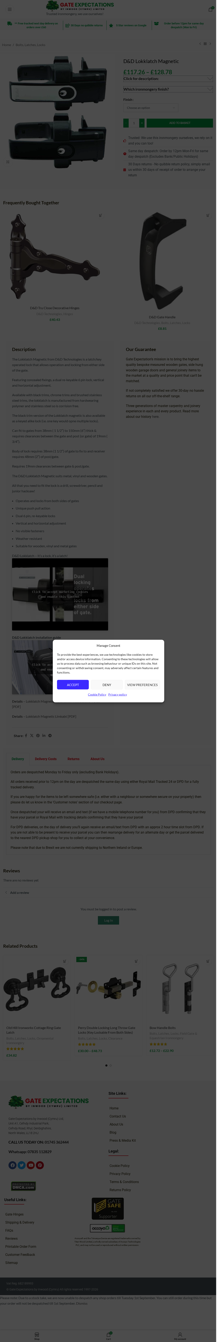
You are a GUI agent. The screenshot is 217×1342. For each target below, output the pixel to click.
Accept (73, 684)
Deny (107, 684)
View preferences (142, 684)
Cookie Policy (97, 694)
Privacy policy (117, 694)
